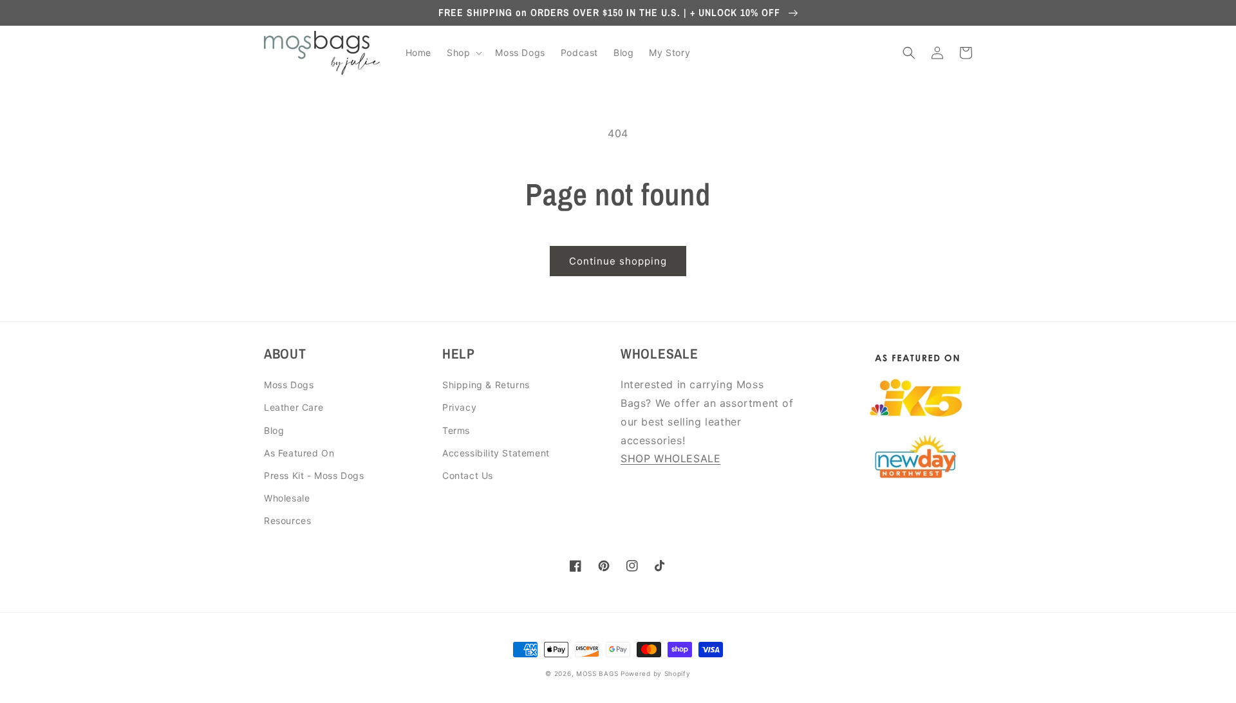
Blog (274, 430)
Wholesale (287, 497)
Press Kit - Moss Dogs (314, 475)
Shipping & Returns (486, 384)
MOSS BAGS (597, 673)
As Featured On (299, 452)
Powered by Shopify (656, 673)
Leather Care (293, 407)
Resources (287, 520)
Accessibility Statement (496, 452)
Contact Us (467, 475)
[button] (463, 52)
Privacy (459, 407)
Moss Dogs (289, 384)
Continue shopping (618, 261)
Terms (456, 430)
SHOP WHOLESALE (670, 458)
